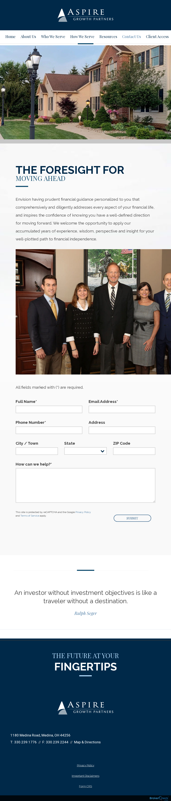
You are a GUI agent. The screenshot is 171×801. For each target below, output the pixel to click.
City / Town (27, 443)
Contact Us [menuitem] (131, 36)
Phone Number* (31, 422)
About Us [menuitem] (28, 36)
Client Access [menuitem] (157, 36)
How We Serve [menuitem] (82, 36)
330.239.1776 (25, 742)
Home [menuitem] (10, 36)
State (69, 443)
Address (97, 422)
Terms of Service (29, 515)
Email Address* (103, 401)
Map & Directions (87, 742)
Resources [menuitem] (108, 36)
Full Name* (26, 401)
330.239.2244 (57, 742)
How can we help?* (34, 464)
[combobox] (85, 451)
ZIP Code (121, 443)
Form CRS (85, 786)
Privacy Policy (83, 512)
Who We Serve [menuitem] (53, 36)
